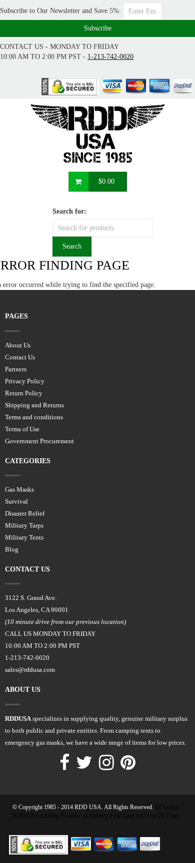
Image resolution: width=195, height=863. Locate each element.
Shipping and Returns (34, 405)
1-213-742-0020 (111, 56)
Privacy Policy (24, 381)
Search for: (69, 211)
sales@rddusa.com (30, 669)
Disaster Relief (24, 513)
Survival (16, 501)
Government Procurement (39, 441)
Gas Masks (19, 489)
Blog (11, 549)
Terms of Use (22, 429)
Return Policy (23, 393)
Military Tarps (24, 525)
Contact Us (20, 357)
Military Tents (24, 537)
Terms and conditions (34, 417)
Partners (15, 369)
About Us (17, 345)
